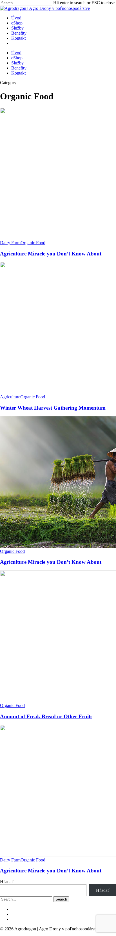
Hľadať (7, 881)
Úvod (16, 52)
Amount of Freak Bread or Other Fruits (46, 716)
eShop (17, 57)
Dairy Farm (10, 242)
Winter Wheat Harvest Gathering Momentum (53, 408)
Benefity (18, 68)
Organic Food (33, 242)
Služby (17, 62)
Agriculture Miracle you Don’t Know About (50, 254)
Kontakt (18, 73)
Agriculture (10, 396)
